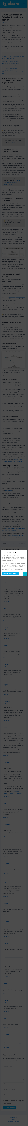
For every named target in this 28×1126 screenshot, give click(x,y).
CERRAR (25, 574)
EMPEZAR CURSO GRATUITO (10, 573)
